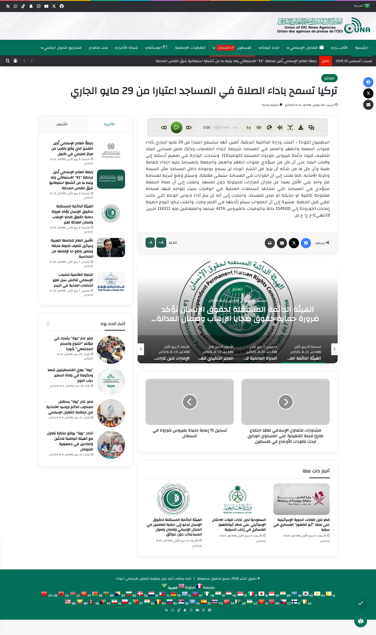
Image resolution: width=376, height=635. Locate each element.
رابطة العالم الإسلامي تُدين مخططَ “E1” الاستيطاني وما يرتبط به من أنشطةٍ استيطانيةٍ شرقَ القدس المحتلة (71, 180)
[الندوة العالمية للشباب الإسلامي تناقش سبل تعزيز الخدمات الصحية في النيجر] (111, 281)
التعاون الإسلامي (304, 47)
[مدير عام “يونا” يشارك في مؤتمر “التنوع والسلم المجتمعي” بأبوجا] (111, 350)
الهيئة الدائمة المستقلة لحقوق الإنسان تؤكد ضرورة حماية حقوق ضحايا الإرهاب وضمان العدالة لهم (72, 214)
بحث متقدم (98, 47)
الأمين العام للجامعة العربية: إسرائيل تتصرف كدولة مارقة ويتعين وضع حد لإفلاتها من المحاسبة (71, 248)
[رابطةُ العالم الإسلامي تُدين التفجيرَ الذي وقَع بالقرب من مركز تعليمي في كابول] (111, 150)
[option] (189, 26)
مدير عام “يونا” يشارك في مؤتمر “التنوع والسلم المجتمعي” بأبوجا (73, 343)
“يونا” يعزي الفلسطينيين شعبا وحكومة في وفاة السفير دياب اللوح (70, 375)
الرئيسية (362, 47)
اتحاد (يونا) (271, 47)
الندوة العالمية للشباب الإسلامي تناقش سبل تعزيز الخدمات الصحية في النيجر (237, 313)
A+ (161, 242)
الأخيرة (109, 124)
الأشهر (62, 124)
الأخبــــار (341, 47)
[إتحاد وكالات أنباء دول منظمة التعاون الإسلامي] (318, 25)
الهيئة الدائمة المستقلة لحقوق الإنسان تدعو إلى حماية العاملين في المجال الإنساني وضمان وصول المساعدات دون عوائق (174, 527)
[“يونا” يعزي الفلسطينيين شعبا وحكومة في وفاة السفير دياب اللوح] (111, 381)
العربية (359, 6)
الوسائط (155, 47)
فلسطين (234, 47)
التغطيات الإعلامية (190, 47)
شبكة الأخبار (128, 47)
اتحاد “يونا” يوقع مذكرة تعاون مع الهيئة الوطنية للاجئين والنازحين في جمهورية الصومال (70, 441)
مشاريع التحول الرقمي (62, 47)
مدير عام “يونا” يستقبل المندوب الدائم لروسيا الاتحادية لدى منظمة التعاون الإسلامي (69, 407)
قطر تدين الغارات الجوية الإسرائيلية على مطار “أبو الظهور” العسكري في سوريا (301, 525)
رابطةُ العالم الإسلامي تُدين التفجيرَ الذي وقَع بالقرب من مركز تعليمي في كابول (72, 148)
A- (150, 242)
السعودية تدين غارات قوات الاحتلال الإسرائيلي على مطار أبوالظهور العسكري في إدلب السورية (239, 525)
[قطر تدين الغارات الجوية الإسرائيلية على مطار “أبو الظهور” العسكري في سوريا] (301, 499)
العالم (329, 78)
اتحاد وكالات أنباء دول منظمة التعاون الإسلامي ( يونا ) (153, 579)
